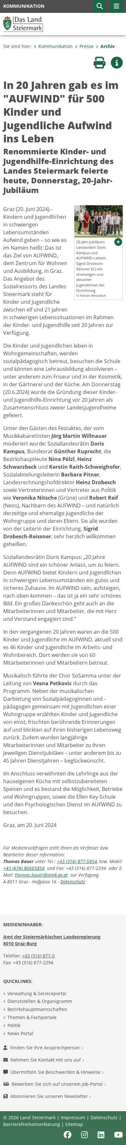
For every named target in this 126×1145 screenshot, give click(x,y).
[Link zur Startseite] (23, 23)
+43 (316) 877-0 (38, 956)
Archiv (107, 46)
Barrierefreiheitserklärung (31, 1124)
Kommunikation (55, 46)
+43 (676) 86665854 (24, 868)
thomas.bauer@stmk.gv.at (41, 875)
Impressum (73, 1117)
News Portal (20, 1033)
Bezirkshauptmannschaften (37, 1009)
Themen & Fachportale (32, 1017)
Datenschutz (72, 882)
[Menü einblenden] (116, 6)
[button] (99, 6)
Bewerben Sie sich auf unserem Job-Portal (58, 1084)
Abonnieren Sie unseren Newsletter (49, 1096)
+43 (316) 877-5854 (77, 861)
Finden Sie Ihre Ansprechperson (45, 1047)
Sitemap (74, 1124)
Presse (86, 46)
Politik (13, 1025)
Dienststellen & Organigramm (39, 1001)
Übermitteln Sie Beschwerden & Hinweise (56, 1072)
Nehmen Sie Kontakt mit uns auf (46, 1060)
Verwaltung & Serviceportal (36, 993)
